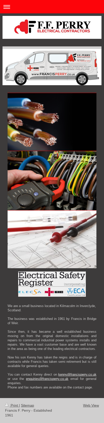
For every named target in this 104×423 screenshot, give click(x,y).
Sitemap (27, 405)
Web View (91, 405)
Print (14, 405)
